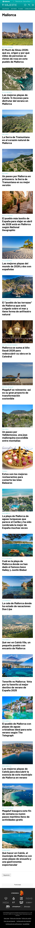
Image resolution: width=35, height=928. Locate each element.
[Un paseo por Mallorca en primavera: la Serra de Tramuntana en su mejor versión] (17, 160)
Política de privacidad (15, 918)
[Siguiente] (32, 1)
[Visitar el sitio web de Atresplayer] (17, 906)
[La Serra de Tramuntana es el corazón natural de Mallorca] (17, 121)
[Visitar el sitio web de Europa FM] (29, 902)
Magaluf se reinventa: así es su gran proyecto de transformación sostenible (16, 394)
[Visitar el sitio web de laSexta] (13, 898)
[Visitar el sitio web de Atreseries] (13, 902)
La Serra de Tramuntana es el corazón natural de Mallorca (16, 140)
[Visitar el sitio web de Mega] (6, 902)
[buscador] (29, 5)
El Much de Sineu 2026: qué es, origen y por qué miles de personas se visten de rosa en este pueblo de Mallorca (16, 55)
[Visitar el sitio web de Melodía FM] (8, 906)
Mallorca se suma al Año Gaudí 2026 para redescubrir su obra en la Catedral (16, 352)
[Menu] (33, 5)
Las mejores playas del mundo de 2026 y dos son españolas (16, 266)
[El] (17, 286)
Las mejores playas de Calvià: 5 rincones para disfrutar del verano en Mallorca (15, 99)
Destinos (14, 9)
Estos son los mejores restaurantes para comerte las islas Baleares (14, 478)
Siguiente (6, 875)
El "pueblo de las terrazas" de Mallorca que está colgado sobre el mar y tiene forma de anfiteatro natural (17, 308)
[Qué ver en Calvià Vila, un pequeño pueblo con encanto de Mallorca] (17, 626)
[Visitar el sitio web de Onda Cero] (21, 902)
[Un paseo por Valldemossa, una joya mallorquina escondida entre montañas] (17, 416)
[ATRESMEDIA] (17, 893)
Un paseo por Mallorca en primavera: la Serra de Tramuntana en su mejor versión (16, 180)
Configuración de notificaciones (14, 924)
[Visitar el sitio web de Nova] (29, 898)
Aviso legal (6, 918)
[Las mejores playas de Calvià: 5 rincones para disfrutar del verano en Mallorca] (17, 79)
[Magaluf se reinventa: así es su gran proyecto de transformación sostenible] (17, 374)
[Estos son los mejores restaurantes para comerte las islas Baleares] (17, 458)
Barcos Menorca (27, 1)
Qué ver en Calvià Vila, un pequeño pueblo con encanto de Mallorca (16, 645)
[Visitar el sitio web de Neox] (21, 898)
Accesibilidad (26, 924)
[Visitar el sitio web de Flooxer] (27, 906)
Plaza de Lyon (18, 1)
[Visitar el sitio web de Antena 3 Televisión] (6, 898)
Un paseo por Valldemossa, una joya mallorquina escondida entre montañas (15, 436)
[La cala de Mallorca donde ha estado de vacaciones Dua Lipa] (17, 587)
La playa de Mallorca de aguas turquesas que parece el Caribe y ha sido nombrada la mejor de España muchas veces (16, 521)
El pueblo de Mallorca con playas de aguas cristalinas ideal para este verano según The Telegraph (17, 729)
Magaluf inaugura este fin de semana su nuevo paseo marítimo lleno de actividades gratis (16, 815)
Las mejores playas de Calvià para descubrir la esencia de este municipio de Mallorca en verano (17, 773)
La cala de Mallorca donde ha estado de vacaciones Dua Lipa (17, 606)
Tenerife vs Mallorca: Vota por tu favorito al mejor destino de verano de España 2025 (17, 686)
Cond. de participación (9, 921)
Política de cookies (26, 918)
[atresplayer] (25, 5)
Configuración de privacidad (24, 921)
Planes (20, 9)
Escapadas (5, 9)
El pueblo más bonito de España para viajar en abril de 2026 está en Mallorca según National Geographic (17, 224)
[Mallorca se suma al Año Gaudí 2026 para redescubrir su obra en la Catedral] (17, 331)
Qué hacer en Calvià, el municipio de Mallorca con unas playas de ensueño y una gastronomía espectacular (17, 858)
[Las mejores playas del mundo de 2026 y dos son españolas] (17, 247)
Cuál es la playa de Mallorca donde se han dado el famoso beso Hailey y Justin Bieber (15, 565)
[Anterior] (13, 1)
